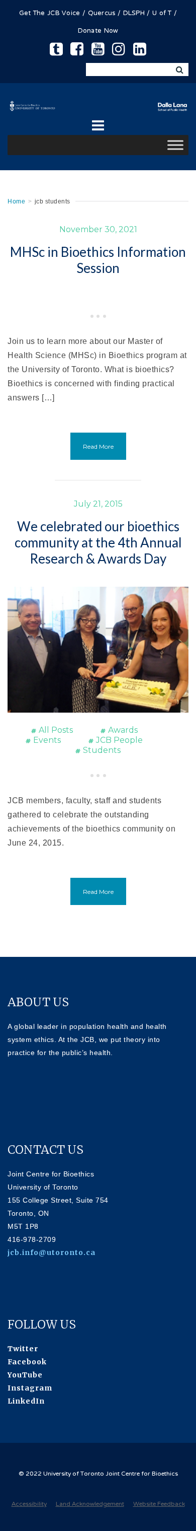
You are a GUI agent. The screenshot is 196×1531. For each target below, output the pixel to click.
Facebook (27, 1361)
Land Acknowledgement (90, 1504)
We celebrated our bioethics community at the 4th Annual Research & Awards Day (98, 542)
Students (102, 750)
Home (16, 201)
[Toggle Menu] (175, 145)
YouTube (25, 1374)
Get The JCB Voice (49, 13)
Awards (123, 730)
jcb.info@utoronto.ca (51, 1252)
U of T (162, 13)
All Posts (56, 730)
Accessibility (29, 1504)
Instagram (30, 1388)
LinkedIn (26, 1401)
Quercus (102, 13)
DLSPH (134, 13)
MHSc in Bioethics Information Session (98, 260)
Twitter (23, 1348)
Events (47, 740)
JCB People (119, 740)
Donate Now (98, 31)
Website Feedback (159, 1504)
